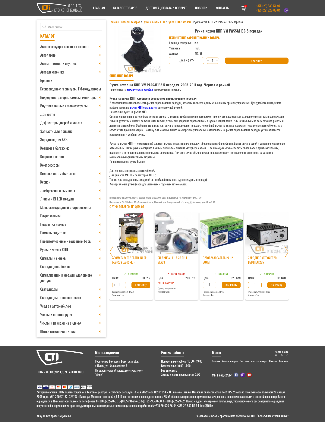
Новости (201, 7)
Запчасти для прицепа (56, 131)
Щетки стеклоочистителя (58, 331)
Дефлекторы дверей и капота (61, 122)
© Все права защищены (53, 416)
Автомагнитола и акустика (58, 63)
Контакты (222, 7)
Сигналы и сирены (53, 258)
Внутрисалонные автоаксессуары (63, 106)
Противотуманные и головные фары (65, 241)
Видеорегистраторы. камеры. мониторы (68, 97)
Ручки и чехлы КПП (54, 249)
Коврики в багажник (54, 148)
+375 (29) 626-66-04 (268, 10)
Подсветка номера (53, 224)
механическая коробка (140, 89)
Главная (99, 7)
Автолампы (48, 55)
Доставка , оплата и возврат (166, 7)
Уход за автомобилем (55, 306)
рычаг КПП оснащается (143, 107)
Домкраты (47, 114)
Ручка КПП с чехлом (179, 22)
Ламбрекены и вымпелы (57, 190)
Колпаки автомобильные (57, 173)
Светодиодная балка (55, 266)
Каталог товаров (125, 7)
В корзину (256, 61)
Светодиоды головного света (60, 297)
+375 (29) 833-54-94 (268, 6)
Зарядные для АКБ (54, 139)
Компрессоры (49, 165)
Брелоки (46, 80)
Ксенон (45, 182)
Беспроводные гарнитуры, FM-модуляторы (70, 89)
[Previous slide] (111, 252)
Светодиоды (49, 289)
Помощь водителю (53, 232)
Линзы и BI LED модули (57, 199)
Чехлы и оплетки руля (56, 314)
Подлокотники (50, 216)
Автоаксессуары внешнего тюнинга (64, 46)
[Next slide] (287, 252)
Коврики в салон (52, 156)
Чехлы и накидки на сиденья (60, 323)
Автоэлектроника (52, 72)
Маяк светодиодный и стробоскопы (65, 207)
